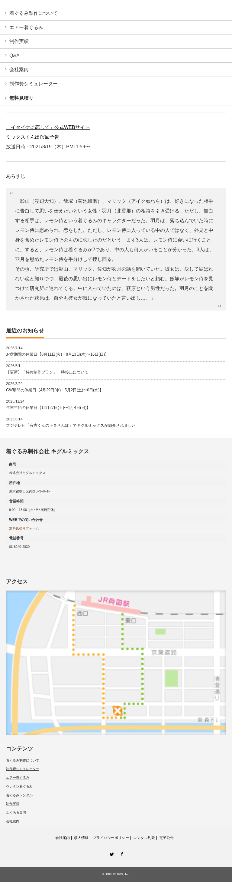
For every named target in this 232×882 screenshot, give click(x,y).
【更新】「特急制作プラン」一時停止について (47, 372)
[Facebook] (121, 853)
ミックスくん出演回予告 (32, 137)
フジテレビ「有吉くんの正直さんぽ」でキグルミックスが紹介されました (71, 425)
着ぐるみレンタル (19, 795)
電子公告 (166, 838)
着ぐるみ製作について (33, 13)
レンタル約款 (144, 838)
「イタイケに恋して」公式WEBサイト (48, 127)
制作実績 (19, 41)
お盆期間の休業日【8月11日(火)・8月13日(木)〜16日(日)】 (57, 354)
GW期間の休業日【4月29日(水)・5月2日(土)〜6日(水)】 (54, 390)
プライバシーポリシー (111, 838)
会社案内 (19, 69)
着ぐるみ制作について (22, 760)
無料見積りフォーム (24, 528)
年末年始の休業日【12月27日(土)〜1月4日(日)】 (48, 407)
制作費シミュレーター (33, 83)
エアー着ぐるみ (26, 27)
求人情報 (81, 838)
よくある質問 (16, 812)
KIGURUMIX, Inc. (118, 874)
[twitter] (110, 853)
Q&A (14, 55)
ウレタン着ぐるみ (19, 786)
